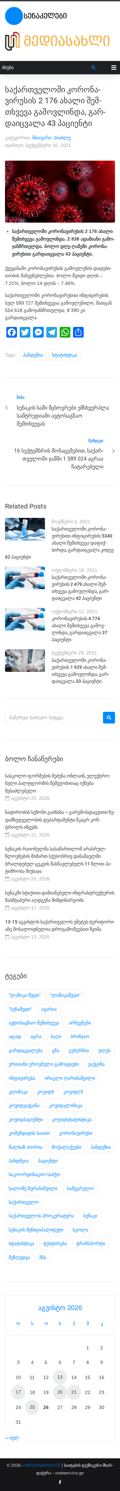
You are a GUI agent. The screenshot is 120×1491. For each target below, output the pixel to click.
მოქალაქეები (66, 1147)
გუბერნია (79, 1050)
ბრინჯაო (80, 1036)
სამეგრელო (80, 1188)
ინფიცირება (22, 1078)
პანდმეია (19, 1160)
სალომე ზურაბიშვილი (33, 1188)
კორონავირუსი (75, 1133)
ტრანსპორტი (90, 1243)
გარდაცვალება (26, 1050)
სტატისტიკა (64, 355)
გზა (55, 1050)
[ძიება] (45, 67)
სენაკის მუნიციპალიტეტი (36, 1229)
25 (32, 1407)
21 (74, 1392)
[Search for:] (52, 717)
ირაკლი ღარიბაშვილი (70, 1078)
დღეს (104, 1050)
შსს (42, 1257)
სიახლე (62, 137)
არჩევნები (80, 1022)
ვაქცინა (96, 1064)
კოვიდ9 (45, 1091)
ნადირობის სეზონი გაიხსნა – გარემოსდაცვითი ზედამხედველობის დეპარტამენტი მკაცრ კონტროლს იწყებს (60, 819)
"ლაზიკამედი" (65, 995)
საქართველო (24, 1202)
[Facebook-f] (60, 1482)
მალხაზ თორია (25, 1147)
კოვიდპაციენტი (26, 1119)
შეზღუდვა (19, 1257)
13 (60, 1377)
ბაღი (56, 1036)
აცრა (35, 1036)
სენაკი (90, 1215)
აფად (15, 1036)
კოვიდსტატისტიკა (72, 1119)
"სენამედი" (20, 1009)
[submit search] (93, 68)
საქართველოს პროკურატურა (41, 1215)
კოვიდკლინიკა (65, 1105)
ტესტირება (55, 1243)
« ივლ (12, 1437)
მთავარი (41, 137)
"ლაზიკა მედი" (25, 995)
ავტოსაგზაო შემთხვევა (34, 1022)
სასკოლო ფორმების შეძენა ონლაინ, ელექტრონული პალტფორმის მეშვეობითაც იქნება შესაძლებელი (58, 783)
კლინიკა (18, 1091)
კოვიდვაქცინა (24, 1105)
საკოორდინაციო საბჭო (34, 1174)
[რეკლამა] (60, 50)
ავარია (49, 1009)
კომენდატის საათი (29, 1133)
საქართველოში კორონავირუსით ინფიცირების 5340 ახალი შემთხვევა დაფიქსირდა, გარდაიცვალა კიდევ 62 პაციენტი (59, 543)
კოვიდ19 (73, 1091)
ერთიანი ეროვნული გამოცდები (44, 1064)
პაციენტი (48, 1160)
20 (60, 1392)
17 (18, 1392)
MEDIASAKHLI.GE (43, 1465)
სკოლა (80, 1229)
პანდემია (33, 355)
